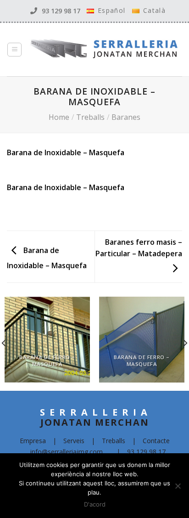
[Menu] (14, 49)
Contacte (156, 440)
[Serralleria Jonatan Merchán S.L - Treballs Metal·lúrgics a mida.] (96, 49)
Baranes (125, 117)
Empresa (33, 440)
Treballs (90, 117)
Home (59, 117)
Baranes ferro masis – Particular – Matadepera (138, 248)
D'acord (95, 504)
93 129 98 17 (61, 10)
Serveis (73, 440)
